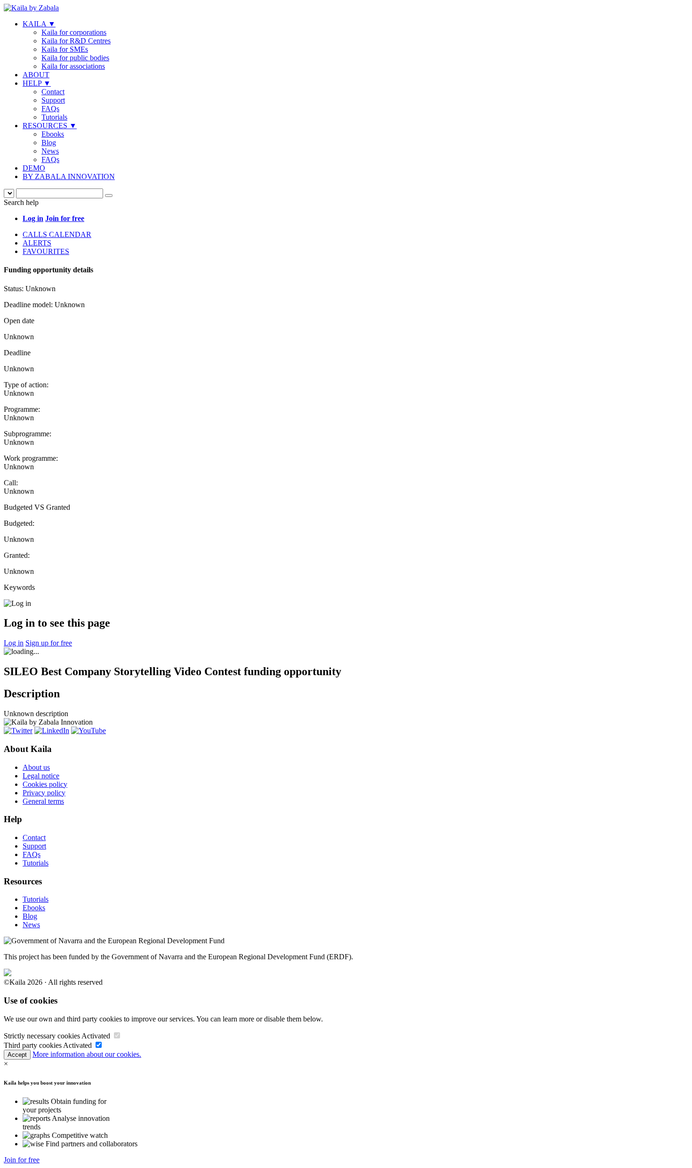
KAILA (39, 24)
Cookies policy (45, 784)
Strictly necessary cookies (42, 1036)
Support (53, 100)
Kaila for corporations (73, 32)
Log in (14, 643)
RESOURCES (50, 126)
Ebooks (52, 134)
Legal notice (41, 776)
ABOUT (36, 75)
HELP (37, 83)
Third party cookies (33, 1045)
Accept (17, 1054)
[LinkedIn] (51, 731)
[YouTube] (88, 731)
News (50, 151)
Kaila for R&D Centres (76, 41)
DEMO (34, 168)
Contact (52, 92)
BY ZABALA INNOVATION (69, 176)
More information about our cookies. (86, 1054)
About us (36, 767)
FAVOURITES (46, 251)
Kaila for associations (73, 66)
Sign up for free (48, 643)
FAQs (50, 109)
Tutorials (54, 117)
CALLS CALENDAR (57, 234)
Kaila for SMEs (64, 49)
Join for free (22, 1160)
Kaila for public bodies (75, 58)
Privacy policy (44, 793)
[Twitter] (18, 731)
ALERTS (37, 243)
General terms (43, 801)
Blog (48, 143)
